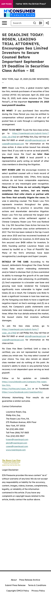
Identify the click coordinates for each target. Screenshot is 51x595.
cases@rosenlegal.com (13, 143)
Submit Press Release (15, 585)
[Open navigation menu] (4, 22)
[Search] (35, 23)
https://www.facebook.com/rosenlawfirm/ (22, 392)
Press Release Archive (29, 580)
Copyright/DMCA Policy (17, 590)
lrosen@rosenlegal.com (17, 439)
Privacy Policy (38, 590)
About (14, 580)
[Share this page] (47, 22)
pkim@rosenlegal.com (35, 140)
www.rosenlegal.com (16, 450)
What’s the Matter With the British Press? (25, 4)
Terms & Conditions (37, 585)
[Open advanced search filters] (40, 23)
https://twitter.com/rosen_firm (16, 388)
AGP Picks (6, 4)
